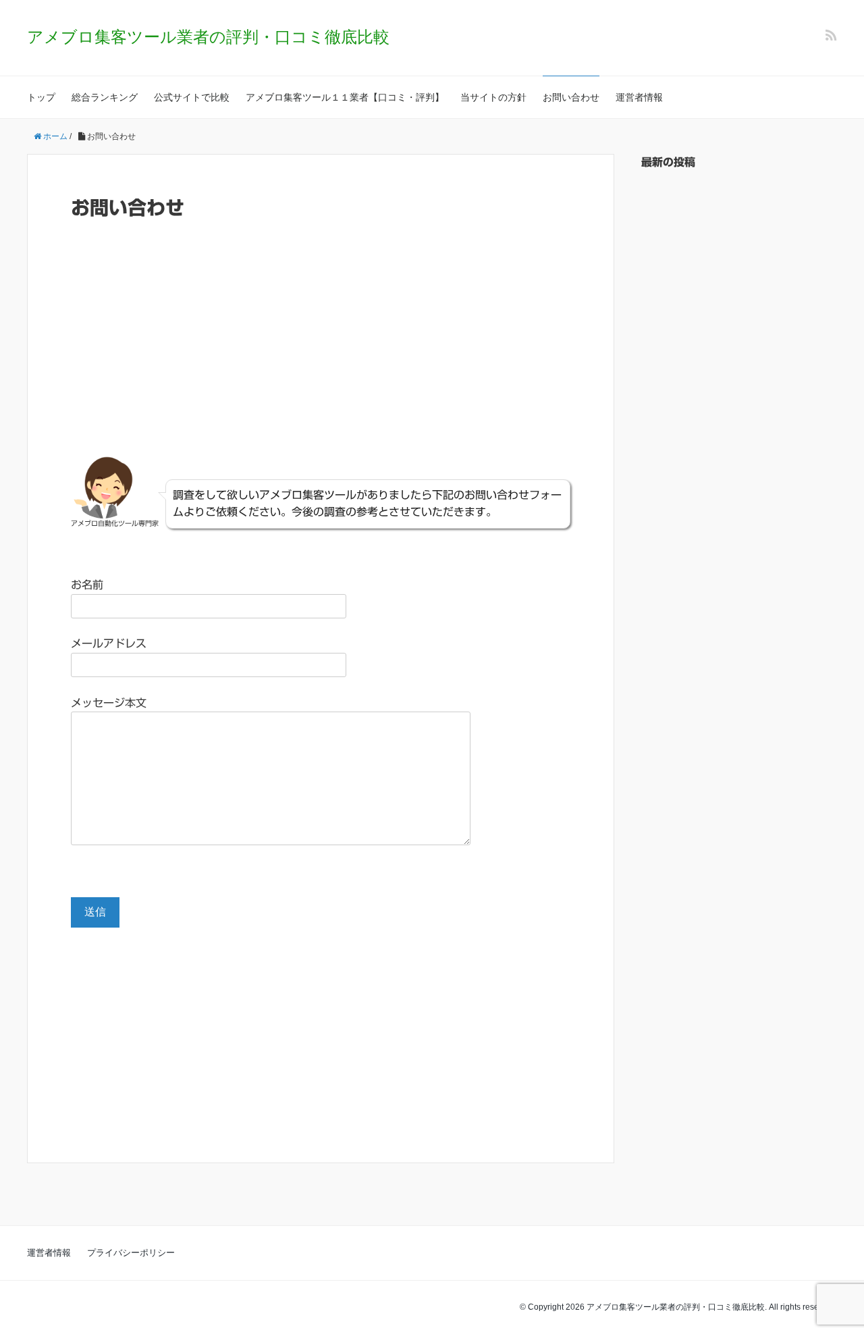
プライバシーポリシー (131, 1253)
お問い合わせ (571, 97)
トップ (41, 97)
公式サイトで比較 (192, 97)
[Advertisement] (320, 345)
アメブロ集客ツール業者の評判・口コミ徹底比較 (208, 37)
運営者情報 (639, 97)
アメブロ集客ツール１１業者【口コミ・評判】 (345, 97)
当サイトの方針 (493, 97)
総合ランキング (105, 97)
